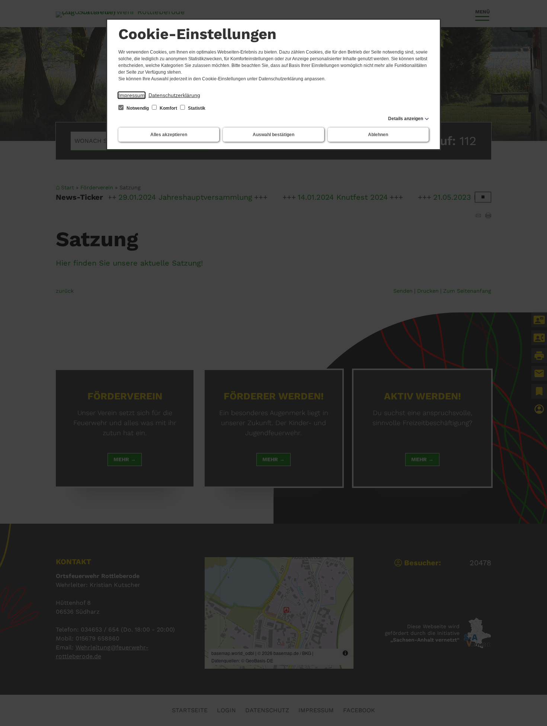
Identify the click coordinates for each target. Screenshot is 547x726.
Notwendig (137, 108)
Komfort (168, 108)
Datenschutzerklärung (174, 95)
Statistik (196, 108)
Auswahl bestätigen (273, 134)
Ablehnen (378, 134)
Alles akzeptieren (168, 134)
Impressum (131, 95)
